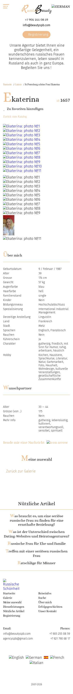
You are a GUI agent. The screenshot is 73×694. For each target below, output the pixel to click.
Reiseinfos (44, 593)
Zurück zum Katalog (15, 116)
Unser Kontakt (47, 611)
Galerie (18, 84)
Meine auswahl (36, 459)
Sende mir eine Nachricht (24, 442)
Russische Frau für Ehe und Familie (37, 543)
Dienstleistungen (13, 606)
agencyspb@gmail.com (18, 638)
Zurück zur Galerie (21, 471)
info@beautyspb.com (36, 25)
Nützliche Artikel (13, 611)
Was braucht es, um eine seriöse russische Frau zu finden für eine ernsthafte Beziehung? (36, 520)
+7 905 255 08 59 (36, 19)
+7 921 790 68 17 (60, 638)
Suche (42, 597)
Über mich (45, 602)
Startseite (7, 84)
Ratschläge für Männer (36, 563)
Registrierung (37, 34)
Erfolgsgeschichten (50, 606)
